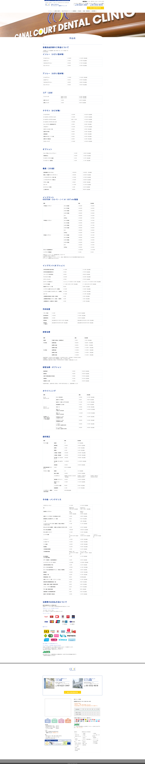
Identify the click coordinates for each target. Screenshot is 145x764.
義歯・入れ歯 (85, 743)
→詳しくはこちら (79, 727)
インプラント (85, 736)
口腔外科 (84, 737)
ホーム (76, 733)
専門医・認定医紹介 (78, 743)
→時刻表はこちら (55, 732)
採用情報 (76, 750)
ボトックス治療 (95, 740)
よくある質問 (95, 743)
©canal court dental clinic (72, 763)
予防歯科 (94, 733)
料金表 (76, 747)
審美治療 (94, 737)
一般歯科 (84, 733)
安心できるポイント (78, 744)
